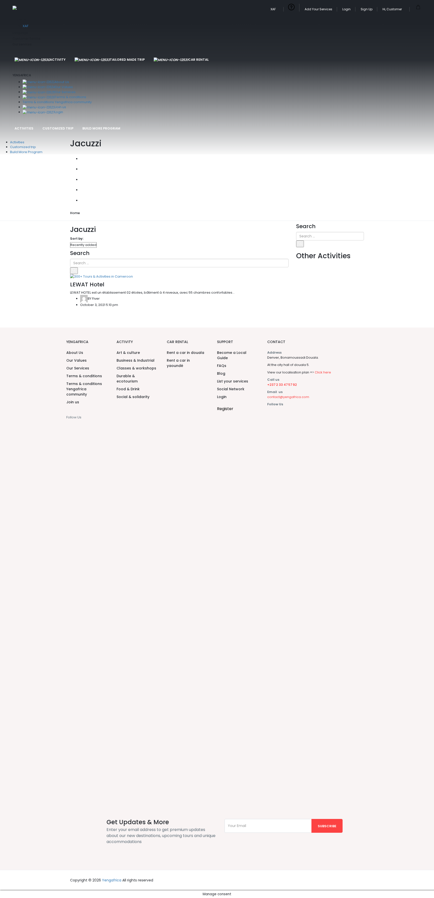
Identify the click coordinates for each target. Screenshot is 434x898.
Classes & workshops (136, 368)
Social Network (230, 389)
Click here (323, 372)
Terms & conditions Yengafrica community (57, 102)
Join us (60, 107)
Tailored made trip (127, 59)
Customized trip (57, 128)
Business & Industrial (135, 360)
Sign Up (366, 9)
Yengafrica (111, 880)
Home (75, 213)
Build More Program (101, 128)
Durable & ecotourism (127, 378)
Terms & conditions (70, 97)
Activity (58, 59)
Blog (221, 373)
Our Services (65, 92)
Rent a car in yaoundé (178, 363)
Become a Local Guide (231, 355)
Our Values (64, 87)
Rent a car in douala (185, 352)
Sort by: (76, 238)
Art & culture (128, 352)
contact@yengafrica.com (288, 397)
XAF (273, 9)
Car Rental (198, 59)
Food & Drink (128, 389)
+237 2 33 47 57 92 (282, 384)
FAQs (221, 365)
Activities (24, 128)
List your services (232, 381)
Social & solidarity (133, 396)
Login (346, 9)
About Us (62, 82)
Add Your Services (318, 9)
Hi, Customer (393, 9)
